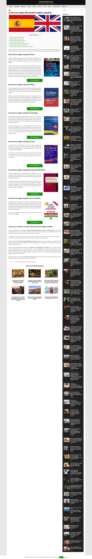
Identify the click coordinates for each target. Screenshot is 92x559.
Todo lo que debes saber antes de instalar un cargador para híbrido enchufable (76, 291)
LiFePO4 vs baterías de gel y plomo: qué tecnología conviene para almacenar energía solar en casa (76, 58)
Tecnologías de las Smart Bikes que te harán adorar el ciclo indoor (75, 300)
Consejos (64, 6)
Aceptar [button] (61, 557)
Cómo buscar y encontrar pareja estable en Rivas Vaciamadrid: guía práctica (74, 412)
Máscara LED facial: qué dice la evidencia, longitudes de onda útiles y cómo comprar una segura (76, 39)
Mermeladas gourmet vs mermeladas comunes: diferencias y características (76, 456)
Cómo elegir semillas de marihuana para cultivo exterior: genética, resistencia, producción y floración (51, 281)
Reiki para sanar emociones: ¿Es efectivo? (74, 527)
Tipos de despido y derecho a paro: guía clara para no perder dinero (75, 448)
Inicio (10, 6)
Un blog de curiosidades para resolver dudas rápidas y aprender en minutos (76, 385)
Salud (49, 6)
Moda (34, 6)
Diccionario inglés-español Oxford (16, 37)
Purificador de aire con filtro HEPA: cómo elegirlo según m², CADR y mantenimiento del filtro (76, 252)
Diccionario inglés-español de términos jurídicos (19, 43)
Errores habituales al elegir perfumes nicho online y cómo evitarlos (76, 223)
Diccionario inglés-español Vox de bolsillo (18, 45)
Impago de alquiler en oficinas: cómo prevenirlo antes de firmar (76, 111)
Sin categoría (72, 482)
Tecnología (56, 6)
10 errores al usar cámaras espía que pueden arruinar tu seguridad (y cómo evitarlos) (75, 422)
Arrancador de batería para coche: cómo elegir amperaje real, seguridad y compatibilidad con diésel (76, 157)
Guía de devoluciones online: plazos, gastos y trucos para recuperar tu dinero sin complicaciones (76, 366)
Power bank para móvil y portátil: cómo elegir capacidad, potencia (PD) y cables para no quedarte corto (76, 329)
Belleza (23, 6)
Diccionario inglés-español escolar (16, 42)
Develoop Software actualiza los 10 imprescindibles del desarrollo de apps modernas (75, 431)
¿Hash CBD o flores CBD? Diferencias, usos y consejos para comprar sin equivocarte (76, 93)
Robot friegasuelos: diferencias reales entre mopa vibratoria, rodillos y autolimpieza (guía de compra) (76, 233)
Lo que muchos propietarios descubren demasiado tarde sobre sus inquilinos (76, 207)
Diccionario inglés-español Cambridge (17, 40)
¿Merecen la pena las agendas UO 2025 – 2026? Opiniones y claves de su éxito (75, 519)
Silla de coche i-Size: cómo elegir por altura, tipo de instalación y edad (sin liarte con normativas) (76, 129)
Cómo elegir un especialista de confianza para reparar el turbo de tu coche (76, 472)
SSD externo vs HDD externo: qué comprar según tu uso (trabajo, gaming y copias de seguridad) (76, 339)
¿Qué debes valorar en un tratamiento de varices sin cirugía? (76, 66)
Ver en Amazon (35, 80)
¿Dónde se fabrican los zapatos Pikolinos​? (76, 541)
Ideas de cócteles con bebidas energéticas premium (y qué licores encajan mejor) (35, 281)
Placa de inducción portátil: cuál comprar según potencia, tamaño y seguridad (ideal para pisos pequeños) (76, 179)
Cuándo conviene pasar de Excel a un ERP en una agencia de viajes (76, 393)
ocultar (39, 34)
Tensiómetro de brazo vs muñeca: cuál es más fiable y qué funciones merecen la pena (76, 120)
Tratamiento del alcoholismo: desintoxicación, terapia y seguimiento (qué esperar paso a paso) (76, 262)
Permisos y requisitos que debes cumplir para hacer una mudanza (75, 534)
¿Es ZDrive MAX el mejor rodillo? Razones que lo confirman (76, 480)
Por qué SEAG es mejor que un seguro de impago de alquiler (76, 464)
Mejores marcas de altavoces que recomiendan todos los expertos (75, 83)
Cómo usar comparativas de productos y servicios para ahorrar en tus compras (75, 403)
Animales (16, 6)
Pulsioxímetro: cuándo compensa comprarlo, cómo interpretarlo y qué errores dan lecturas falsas (76, 102)
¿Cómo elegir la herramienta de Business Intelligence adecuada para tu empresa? (75, 49)
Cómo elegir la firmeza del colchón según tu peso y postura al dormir (76, 215)
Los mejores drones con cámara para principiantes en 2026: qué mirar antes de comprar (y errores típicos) (18, 298)
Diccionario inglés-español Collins (16, 38)
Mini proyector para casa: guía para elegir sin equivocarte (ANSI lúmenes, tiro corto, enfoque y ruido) (75, 283)
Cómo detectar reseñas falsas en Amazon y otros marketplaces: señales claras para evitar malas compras (76, 376)
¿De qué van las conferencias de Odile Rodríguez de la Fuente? (51, 297)
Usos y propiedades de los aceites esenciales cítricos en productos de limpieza (76, 440)
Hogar (29, 6)
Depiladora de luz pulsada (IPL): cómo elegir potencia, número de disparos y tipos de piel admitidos (76, 75)
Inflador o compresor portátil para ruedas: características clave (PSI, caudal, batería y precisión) (75, 147)
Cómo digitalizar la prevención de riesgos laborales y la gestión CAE (76, 19)
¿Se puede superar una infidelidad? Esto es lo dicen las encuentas (76, 487)
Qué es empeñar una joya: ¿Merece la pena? (76, 547)
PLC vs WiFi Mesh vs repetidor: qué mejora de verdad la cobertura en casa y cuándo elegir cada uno (76, 348)
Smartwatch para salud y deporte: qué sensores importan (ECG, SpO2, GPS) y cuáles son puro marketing (76, 319)
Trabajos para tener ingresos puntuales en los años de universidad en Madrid (18, 281)
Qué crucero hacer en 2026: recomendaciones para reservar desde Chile (76, 510)
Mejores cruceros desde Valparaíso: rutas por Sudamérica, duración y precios (34, 298)
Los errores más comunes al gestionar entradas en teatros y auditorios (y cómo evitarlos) (76, 309)
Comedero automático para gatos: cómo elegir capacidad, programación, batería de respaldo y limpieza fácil (76, 29)
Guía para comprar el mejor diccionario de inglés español (21, 46)
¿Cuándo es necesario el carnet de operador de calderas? (76, 494)
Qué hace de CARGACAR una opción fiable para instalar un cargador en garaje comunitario (76, 189)
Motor (39, 6)
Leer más (65, 557)
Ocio (44, 6)
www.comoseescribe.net (33, 76)
